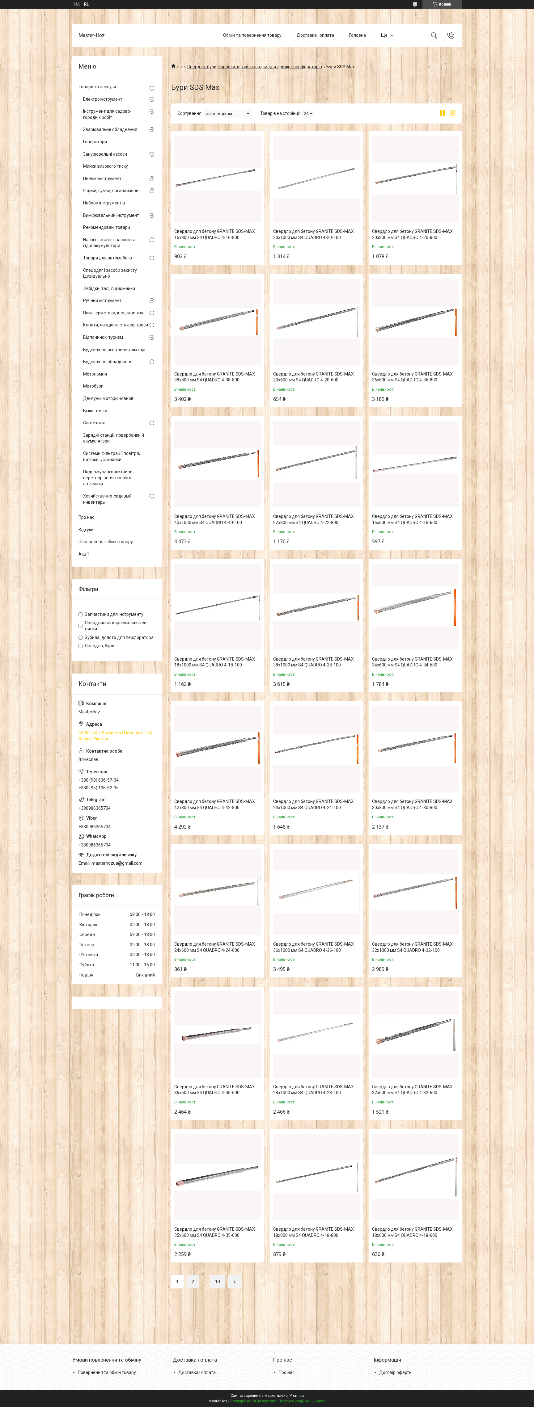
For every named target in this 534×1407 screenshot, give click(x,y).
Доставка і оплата (315, 35)
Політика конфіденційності (302, 1401)
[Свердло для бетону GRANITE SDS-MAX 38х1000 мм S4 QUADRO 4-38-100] (316, 607)
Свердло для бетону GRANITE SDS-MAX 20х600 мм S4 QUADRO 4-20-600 (313, 377)
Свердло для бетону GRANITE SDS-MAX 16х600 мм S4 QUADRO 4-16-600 (412, 519)
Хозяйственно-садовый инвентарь (107, 499)
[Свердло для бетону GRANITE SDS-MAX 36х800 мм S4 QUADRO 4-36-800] (415, 322)
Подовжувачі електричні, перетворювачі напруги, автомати (108, 477)
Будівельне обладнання (108, 361)
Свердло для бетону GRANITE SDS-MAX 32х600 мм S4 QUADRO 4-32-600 (412, 1089)
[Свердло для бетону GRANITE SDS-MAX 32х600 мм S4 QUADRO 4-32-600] (415, 1034)
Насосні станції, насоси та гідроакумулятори (109, 242)
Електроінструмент (102, 99)
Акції (83, 554)
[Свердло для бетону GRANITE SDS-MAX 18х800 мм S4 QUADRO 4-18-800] (316, 1177)
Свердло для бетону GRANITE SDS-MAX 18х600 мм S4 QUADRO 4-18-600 (412, 1232)
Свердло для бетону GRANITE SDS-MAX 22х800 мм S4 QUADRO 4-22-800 (313, 519)
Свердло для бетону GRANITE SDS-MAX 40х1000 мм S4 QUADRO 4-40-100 (214, 519)
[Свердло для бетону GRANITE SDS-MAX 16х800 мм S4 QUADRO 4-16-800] (217, 179)
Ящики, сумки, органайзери (110, 190)
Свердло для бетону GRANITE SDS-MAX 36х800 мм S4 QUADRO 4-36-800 (412, 377)
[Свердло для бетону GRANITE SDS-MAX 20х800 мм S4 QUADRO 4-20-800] (415, 179)
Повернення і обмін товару (105, 541)
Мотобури (93, 386)
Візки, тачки (95, 410)
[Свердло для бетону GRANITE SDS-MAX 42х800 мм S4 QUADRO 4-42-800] (217, 749)
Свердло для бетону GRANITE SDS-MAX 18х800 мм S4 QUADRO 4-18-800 (313, 1232)
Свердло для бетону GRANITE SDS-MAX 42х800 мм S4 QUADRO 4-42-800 (214, 804)
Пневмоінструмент (102, 178)
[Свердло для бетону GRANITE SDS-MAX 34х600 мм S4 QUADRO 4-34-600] (415, 607)
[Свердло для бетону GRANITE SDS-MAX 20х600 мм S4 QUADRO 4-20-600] (316, 322)
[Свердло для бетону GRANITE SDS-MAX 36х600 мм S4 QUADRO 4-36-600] (217, 1034)
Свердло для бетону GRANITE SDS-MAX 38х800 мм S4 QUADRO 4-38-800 (214, 377)
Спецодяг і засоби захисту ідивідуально (110, 273)
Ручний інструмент (102, 300)
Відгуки (86, 529)
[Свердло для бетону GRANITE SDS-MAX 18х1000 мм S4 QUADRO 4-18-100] (217, 607)
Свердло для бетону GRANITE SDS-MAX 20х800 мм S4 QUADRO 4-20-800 (412, 234)
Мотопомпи (95, 374)
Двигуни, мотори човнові (108, 398)
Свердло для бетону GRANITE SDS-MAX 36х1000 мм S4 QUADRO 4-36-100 (313, 947)
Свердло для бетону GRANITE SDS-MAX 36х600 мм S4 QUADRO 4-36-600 (214, 1089)
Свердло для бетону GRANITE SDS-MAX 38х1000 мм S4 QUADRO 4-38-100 (313, 662)
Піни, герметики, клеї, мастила (114, 312)
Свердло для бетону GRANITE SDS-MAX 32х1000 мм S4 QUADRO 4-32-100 (412, 947)
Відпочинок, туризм (103, 337)
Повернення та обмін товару (107, 1372)
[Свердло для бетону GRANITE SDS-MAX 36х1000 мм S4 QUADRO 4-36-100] (316, 892)
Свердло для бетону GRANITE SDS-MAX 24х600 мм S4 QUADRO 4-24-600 (214, 947)
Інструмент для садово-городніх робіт (107, 114)
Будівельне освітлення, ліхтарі (114, 349)
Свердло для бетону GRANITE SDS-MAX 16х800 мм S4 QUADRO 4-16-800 (214, 234)
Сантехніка (94, 422)
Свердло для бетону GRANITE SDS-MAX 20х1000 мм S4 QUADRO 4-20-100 (313, 234)
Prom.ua (297, 1395)
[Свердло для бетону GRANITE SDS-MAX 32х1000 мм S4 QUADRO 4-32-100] (415, 892)
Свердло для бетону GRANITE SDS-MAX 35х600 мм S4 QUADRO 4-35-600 (214, 1232)
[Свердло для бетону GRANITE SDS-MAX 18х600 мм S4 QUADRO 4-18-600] (415, 1177)
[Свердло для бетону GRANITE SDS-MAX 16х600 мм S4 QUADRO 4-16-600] (415, 464)
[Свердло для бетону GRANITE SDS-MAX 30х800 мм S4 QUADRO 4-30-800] (415, 749)
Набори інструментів (104, 202)
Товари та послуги (97, 86)
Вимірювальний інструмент (111, 215)
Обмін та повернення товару (252, 35)
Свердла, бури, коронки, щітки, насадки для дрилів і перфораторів (254, 66)
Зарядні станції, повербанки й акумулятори (113, 438)
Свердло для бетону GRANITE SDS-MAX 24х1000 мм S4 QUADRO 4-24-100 (313, 804)
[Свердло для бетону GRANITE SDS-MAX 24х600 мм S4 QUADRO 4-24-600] (217, 892)
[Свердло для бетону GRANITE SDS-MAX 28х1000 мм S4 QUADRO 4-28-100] (316, 1034)
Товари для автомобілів (107, 257)
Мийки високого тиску (105, 166)
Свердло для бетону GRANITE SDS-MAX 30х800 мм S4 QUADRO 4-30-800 (412, 804)
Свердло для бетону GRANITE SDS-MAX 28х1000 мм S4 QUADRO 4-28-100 (313, 1089)
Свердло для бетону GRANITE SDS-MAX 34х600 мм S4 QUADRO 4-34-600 (412, 662)
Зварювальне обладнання (110, 129)
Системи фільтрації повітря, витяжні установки (111, 456)
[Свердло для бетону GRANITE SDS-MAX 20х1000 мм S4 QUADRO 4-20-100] (316, 179)
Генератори (95, 141)
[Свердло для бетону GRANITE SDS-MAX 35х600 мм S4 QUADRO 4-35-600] (217, 1177)
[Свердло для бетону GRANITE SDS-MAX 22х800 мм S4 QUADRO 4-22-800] (316, 464)
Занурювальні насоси (105, 154)
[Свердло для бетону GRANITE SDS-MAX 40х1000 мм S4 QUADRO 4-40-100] (217, 464)
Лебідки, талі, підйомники (109, 288)
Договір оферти (395, 1372)
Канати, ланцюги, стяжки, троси (115, 324)
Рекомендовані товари (106, 227)
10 (217, 1281)
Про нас (86, 517)
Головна (357, 35)
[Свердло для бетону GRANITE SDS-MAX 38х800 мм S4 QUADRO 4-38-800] (217, 322)
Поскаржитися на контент (253, 1401)
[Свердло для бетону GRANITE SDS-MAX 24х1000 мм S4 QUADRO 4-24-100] (316, 749)
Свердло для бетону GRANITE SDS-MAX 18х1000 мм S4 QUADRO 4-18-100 (214, 662)
